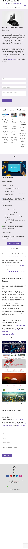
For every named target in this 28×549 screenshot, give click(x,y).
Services (14, 467)
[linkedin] (17, 476)
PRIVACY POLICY (14, 482)
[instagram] (20, 476)
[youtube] (11, 476)
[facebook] (7, 476)
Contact (14, 472)
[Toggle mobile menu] (25, 5)
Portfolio (14, 469)
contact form (11, 59)
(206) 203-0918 (18, 4)
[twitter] (14, 476)
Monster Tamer (16, 481)
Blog (14, 470)
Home (14, 466)
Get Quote (7, 100)
